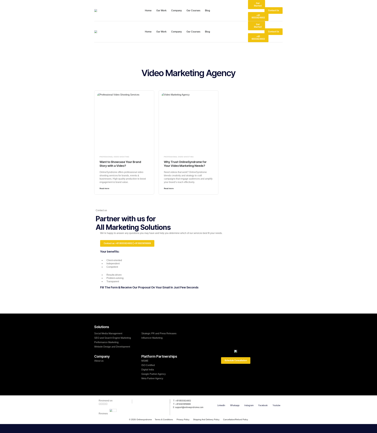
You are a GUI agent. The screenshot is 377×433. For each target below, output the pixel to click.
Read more (104, 188)
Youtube (276, 405)
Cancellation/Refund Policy (235, 419)
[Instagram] (249, 401)
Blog (207, 10)
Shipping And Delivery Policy (206, 419)
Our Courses (193, 10)
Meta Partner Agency (152, 378)
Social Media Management (108, 333)
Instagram (249, 405)
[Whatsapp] (235, 401)
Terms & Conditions (164, 419)
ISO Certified (148, 365)
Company (176, 10)
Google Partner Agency (153, 374)
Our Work (161, 10)
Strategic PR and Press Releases (158, 333)
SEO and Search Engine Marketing (112, 338)
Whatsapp (234, 405)
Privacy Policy (183, 419)
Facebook (263, 405)
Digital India (147, 369)
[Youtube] (276, 401)
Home (148, 10)
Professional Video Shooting (114, 157)
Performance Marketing (106, 342)
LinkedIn (221, 405)
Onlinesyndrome (144, 419)
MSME (144, 361)
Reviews (103, 413)
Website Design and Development (112, 346)
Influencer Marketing (152, 338)
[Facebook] (263, 401)
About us (99, 361)
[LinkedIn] (221, 401)
